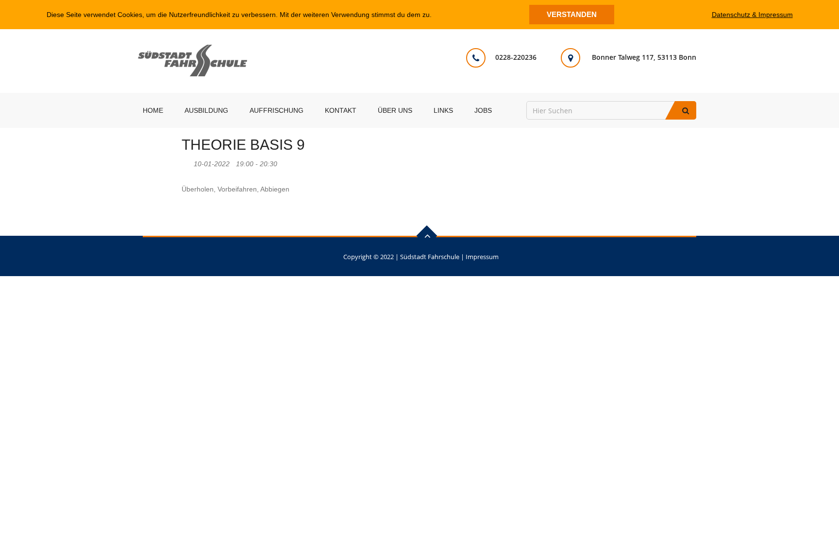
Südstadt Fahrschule (429, 256)
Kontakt (340, 110)
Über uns (395, 110)
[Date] (187, 161)
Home (153, 110)
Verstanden (572, 14)
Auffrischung (276, 110)
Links (443, 110)
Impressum (482, 256)
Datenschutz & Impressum (752, 14)
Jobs (483, 110)
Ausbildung (206, 110)
